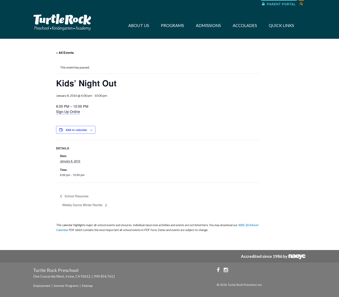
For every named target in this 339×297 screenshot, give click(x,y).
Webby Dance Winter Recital (82, 205)
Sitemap (87, 285)
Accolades (245, 25)
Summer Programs (66, 285)
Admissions (208, 25)
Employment (41, 285)
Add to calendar (76, 130)
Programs (172, 25)
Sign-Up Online (68, 111)
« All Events (65, 52)
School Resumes (76, 196)
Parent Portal (279, 4)
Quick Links (281, 25)
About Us (138, 25)
